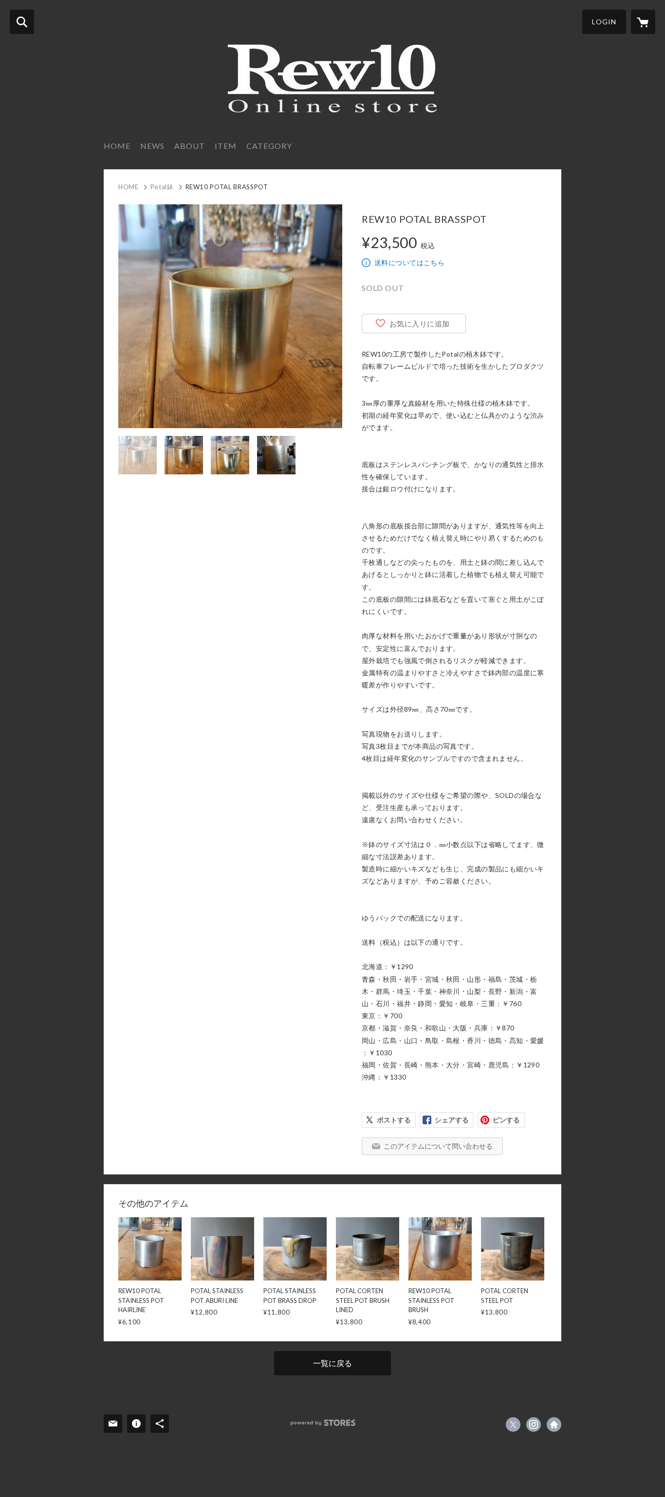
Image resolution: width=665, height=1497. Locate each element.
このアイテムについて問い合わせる (438, 1146)
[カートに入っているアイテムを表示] (643, 22)
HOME (117, 145)
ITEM (226, 145)
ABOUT (189, 145)
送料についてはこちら (409, 262)
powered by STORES (323, 1422)
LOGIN (604, 22)
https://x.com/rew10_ (513, 1424)
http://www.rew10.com (554, 1424)
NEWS (152, 145)
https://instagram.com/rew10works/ (533, 1424)
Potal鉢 (162, 187)
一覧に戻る (332, 1363)
